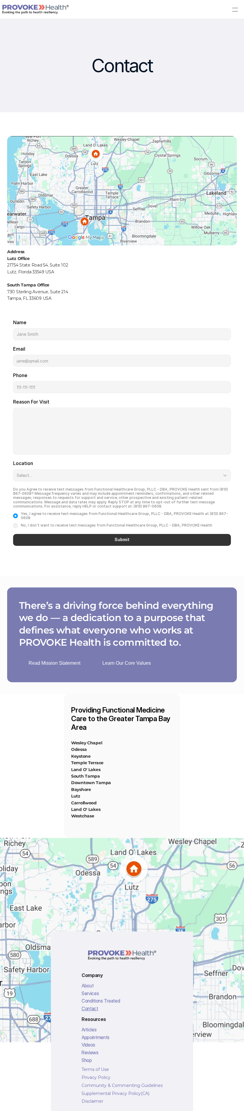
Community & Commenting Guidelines (122, 1085)
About (87, 986)
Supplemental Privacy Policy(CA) (115, 1093)
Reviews (90, 1052)
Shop (87, 1060)
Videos (88, 1045)
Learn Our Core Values (126, 663)
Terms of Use (95, 1069)
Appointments (96, 1037)
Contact (90, 1008)
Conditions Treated (101, 1001)
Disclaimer (92, 1101)
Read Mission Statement (54, 663)
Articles (89, 1030)
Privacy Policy (96, 1077)
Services (90, 993)
